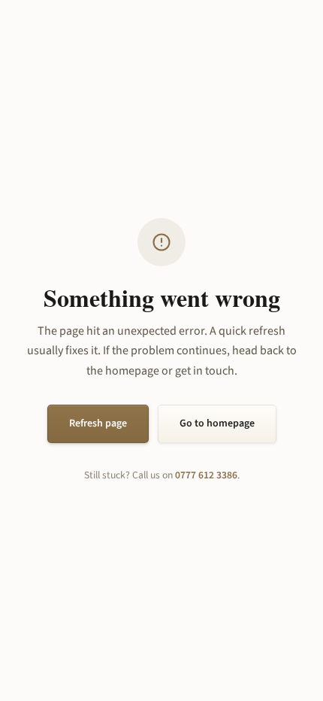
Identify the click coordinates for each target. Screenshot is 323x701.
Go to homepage (217, 423)
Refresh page (98, 423)
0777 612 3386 (206, 475)
